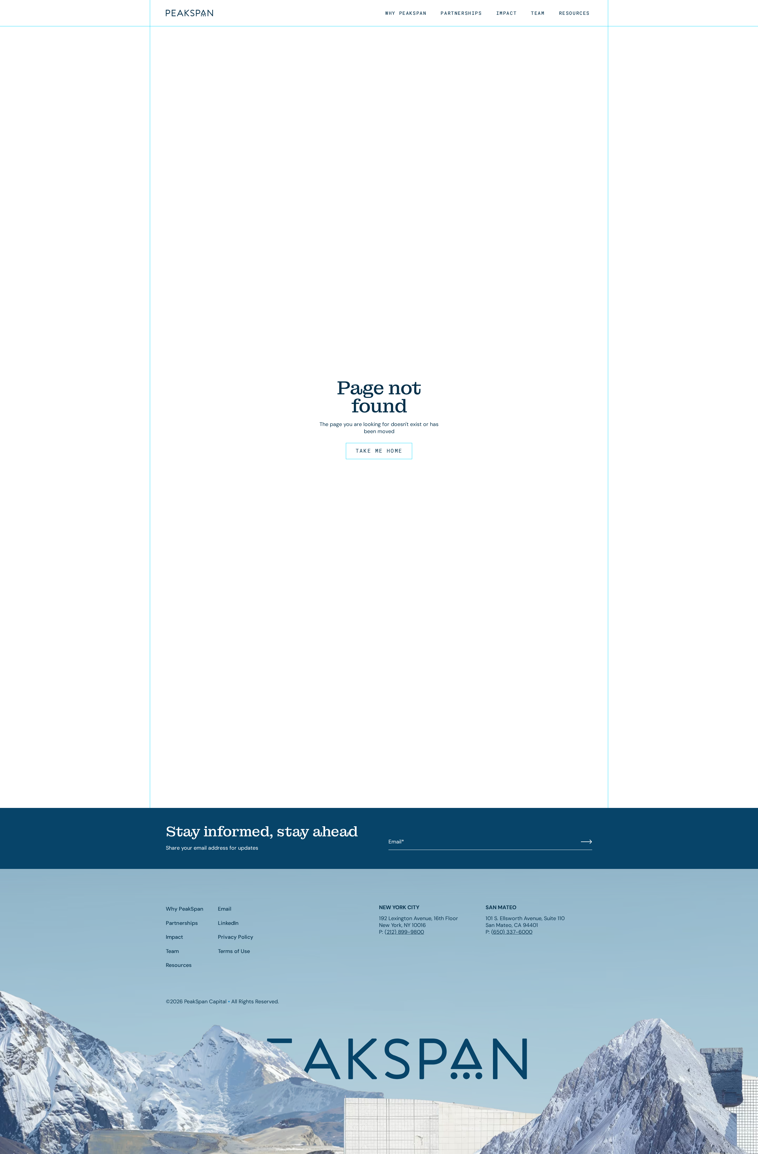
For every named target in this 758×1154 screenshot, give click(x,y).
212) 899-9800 (405, 932)
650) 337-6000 (512, 932)
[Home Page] (189, 13)
